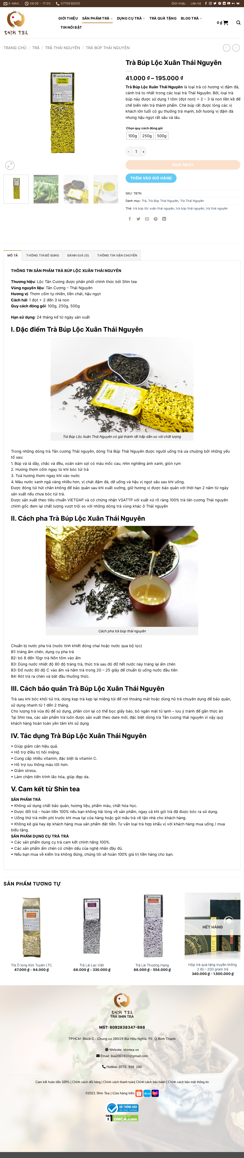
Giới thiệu (178, 3)
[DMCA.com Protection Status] (122, 1129)
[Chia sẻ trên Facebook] (130, 219)
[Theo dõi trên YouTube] (228, 3)
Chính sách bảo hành (150, 1082)
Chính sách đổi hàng (86, 1082)
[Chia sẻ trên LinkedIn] (164, 219)
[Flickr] (233, 3)
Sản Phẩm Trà (95, 18)
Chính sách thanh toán (118, 1082)
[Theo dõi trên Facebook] (205, 3)
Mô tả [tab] (12, 255)
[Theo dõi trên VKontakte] (237, 3)
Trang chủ (15, 47)
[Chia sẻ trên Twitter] (138, 219)
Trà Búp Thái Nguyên (108, 47)
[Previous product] (236, 48)
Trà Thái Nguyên (62, 47)
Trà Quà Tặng (163, 18)
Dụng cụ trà (129, 18)
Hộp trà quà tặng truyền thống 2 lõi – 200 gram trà (212, 967)
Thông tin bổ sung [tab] (42, 255)
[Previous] (12, 113)
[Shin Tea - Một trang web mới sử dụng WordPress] (27, 22)
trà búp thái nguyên (190, 208)
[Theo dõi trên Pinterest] (219, 3)
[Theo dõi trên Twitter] (215, 3)
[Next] (110, 113)
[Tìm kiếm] (238, 23)
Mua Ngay (183, 164)
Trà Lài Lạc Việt (92, 965)
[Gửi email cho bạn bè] (147, 219)
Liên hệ (196, 3)
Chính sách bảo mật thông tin (188, 1082)
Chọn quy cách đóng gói (144, 128)
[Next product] (226, 48)
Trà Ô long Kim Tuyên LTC (31, 965)
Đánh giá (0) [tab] (78, 255)
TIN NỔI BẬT (71, 27)
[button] (222, 22)
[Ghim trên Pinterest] (156, 219)
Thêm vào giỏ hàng (151, 178)
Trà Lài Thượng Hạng (152, 965)
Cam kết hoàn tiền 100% (53, 1082)
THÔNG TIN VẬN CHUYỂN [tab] (117, 255)
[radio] (133, 135)
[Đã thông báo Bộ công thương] (122, 1108)
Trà (36, 47)
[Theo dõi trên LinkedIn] (224, 3)
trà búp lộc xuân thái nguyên (153, 208)
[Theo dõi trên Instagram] (210, 3)
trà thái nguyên (217, 208)
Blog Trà (190, 18)
